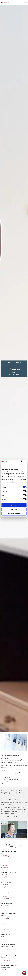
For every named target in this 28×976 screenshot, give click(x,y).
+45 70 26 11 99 (16, 374)
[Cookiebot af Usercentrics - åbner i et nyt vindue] (21, 461)
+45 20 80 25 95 (5, 969)
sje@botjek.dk (6, 867)
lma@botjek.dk (6, 918)
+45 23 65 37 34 (5, 855)
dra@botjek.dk (6, 887)
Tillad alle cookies (14, 505)
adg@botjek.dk (6, 898)
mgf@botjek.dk (6, 970)
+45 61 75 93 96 (5, 938)
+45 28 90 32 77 (5, 865)
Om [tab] (23, 465)
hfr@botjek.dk (6, 877)
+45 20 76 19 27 (5, 896)
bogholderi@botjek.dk (7, 960)
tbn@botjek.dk (6, 856)
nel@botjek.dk (6, 929)
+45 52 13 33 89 (5, 917)
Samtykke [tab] (5, 465)
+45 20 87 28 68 (5, 876)
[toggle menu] (26, 2)
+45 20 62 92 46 (5, 948)
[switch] (25, 491)
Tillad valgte (14, 509)
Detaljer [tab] (14, 465)
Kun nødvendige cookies (14, 513)
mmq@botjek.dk (6, 939)
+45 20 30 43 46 (5, 886)
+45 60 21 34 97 (5, 927)
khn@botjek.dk (6, 949)
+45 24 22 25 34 (5, 958)
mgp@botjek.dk (6, 908)
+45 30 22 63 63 (5, 907)
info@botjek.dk (16, 369)
